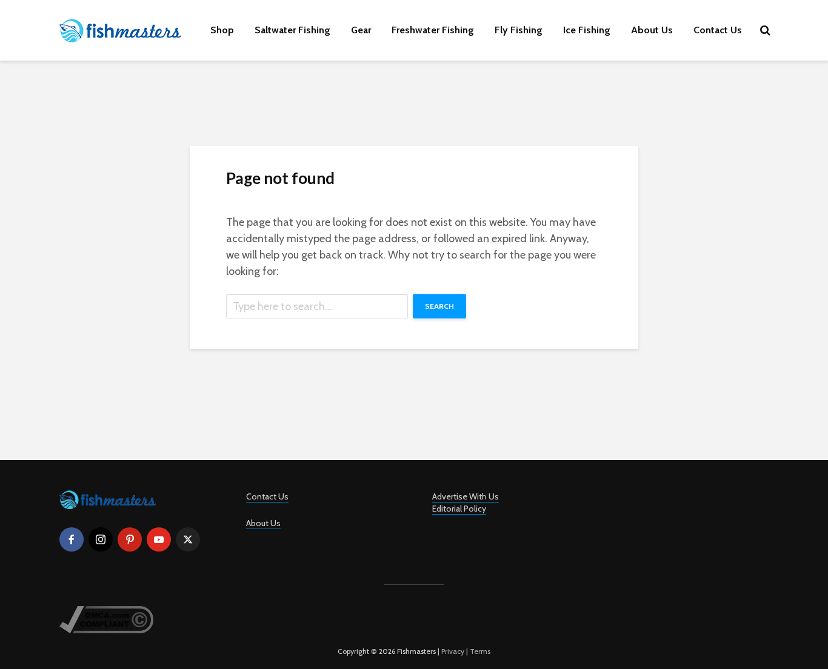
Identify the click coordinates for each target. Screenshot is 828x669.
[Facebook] (71, 539)
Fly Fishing (519, 30)
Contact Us (717, 30)
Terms (480, 651)
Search (439, 306)
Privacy (452, 651)
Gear (361, 30)
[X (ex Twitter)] (188, 539)
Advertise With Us (465, 496)
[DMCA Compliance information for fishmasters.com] (106, 618)
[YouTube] (159, 539)
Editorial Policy (459, 508)
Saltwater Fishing (292, 30)
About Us (652, 30)
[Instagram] (100, 539)
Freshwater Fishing (433, 30)
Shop (222, 30)
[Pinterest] (130, 539)
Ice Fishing (586, 30)
